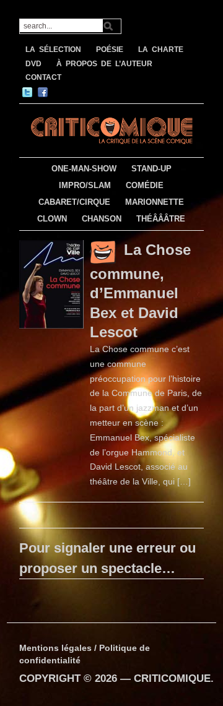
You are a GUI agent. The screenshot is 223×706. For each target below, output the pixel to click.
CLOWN (52, 218)
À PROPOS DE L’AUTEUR (104, 63)
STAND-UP (151, 168)
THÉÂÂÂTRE (160, 218)
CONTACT (43, 77)
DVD (33, 63)
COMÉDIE (145, 185)
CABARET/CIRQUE (74, 202)
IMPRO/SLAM (85, 185)
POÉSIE (109, 49)
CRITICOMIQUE (172, 678)
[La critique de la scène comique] (111, 129)
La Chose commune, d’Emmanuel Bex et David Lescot (140, 290)
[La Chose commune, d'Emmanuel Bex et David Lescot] (51, 283)
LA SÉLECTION (53, 49)
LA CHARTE (160, 49)
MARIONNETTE (154, 202)
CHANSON (101, 218)
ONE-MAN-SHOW (83, 168)
